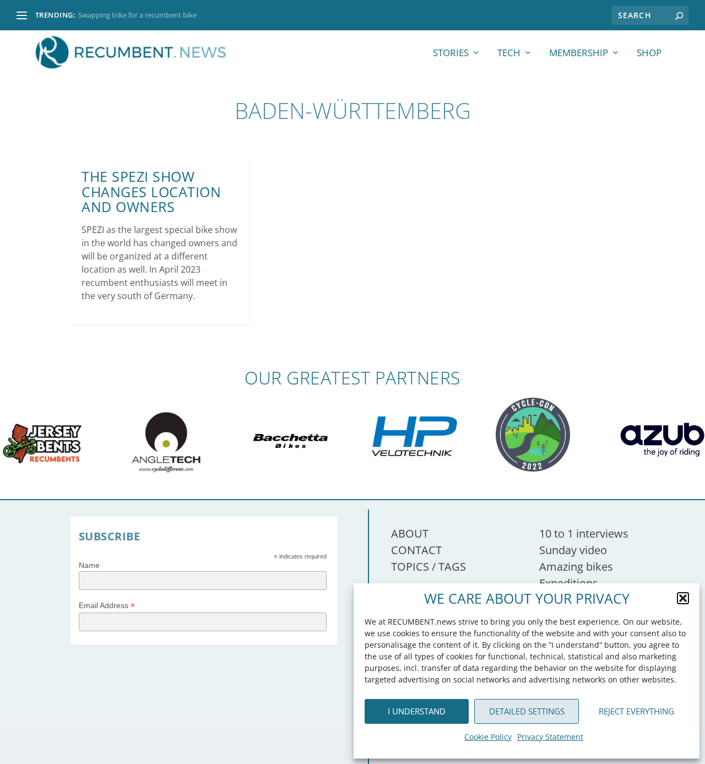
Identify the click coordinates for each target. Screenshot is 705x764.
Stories (451, 53)
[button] (682, 598)
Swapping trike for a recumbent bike (137, 15)
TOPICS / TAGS (428, 566)
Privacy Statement (550, 737)
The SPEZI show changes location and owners (151, 191)
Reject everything (636, 711)
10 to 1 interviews (583, 533)
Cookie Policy (488, 737)
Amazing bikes (576, 566)
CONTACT (416, 550)
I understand (417, 711)
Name (89, 565)
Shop (649, 53)
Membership (578, 53)
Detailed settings (527, 711)
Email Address (107, 605)
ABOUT (410, 533)
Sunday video (573, 550)
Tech (508, 53)
